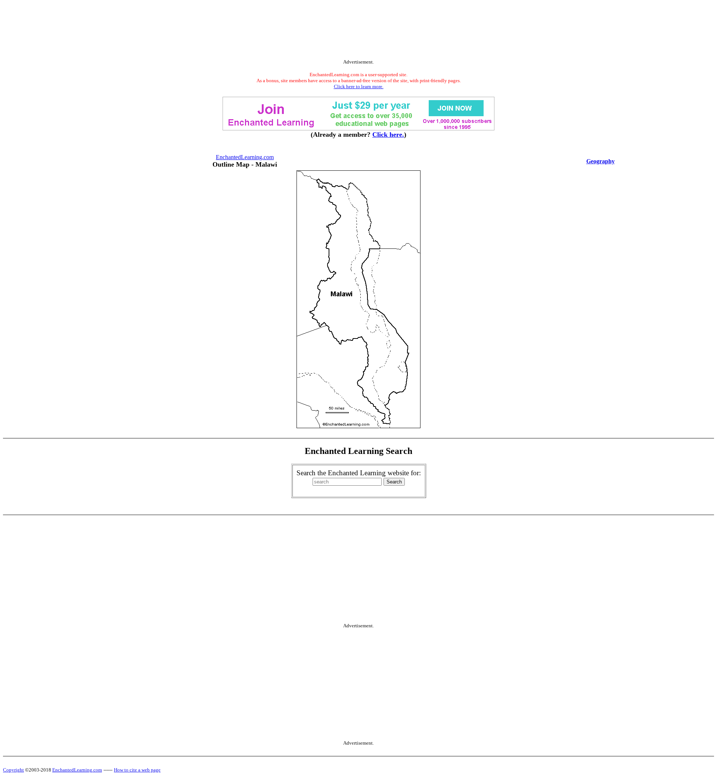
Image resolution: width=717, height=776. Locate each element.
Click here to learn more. (359, 86)
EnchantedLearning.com (245, 157)
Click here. (388, 134)
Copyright (13, 770)
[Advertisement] (358, 31)
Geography (600, 161)
